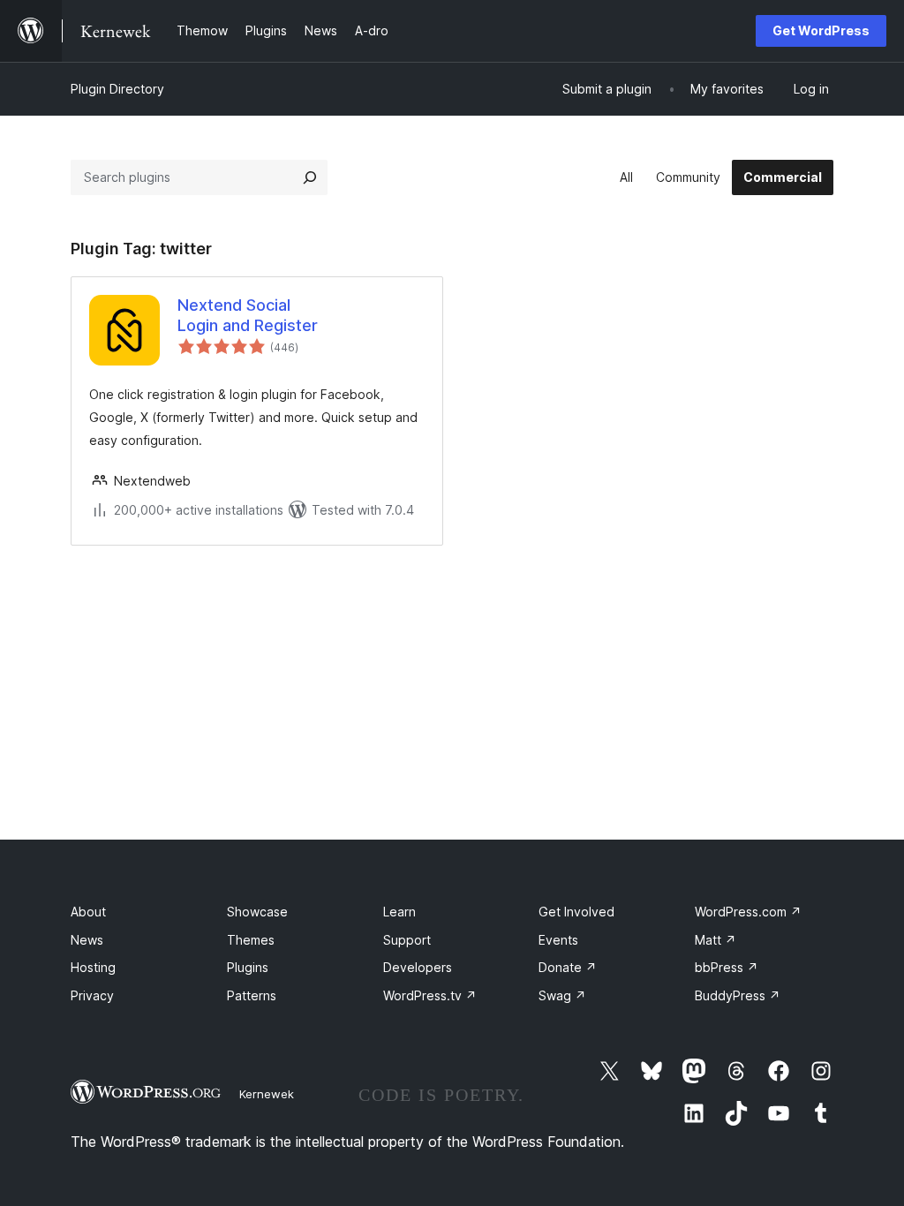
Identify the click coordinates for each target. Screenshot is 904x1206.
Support (407, 939)
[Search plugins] (310, 177)
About (88, 911)
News (87, 939)
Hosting (93, 967)
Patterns (251, 995)
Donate (568, 967)
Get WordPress (821, 30)
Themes (251, 939)
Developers (417, 967)
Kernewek (266, 1094)
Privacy (92, 995)
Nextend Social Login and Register (247, 315)
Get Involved (576, 911)
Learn (399, 911)
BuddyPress (737, 995)
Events (558, 939)
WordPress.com (748, 911)
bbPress (726, 967)
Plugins (247, 967)
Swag (562, 995)
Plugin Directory (117, 88)
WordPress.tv (430, 995)
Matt (715, 939)
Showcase (257, 911)
